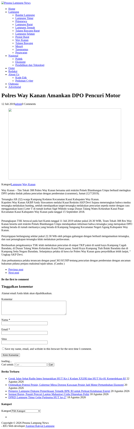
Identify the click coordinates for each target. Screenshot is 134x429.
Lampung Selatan (25, 33)
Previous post (15, 269)
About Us (13, 74)
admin (18, 103)
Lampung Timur (24, 18)
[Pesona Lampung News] (67, 3)
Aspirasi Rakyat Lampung (39, 425)
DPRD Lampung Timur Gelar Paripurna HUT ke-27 (37, 397)
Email (5, 329)
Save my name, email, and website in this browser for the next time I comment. (48, 348)
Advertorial (14, 86)
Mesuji (19, 46)
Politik (19, 58)
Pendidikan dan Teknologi (29, 65)
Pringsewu (21, 21)
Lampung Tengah (25, 27)
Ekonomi (20, 61)
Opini (11, 68)
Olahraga (13, 83)
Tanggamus (21, 49)
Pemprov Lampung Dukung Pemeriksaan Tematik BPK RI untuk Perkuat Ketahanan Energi (59, 391)
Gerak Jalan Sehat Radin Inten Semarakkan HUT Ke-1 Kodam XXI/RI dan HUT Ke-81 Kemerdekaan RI (67, 378)
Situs (4, 338)
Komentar (6, 299)
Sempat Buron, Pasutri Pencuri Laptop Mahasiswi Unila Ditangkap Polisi (48, 394)
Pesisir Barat (22, 36)
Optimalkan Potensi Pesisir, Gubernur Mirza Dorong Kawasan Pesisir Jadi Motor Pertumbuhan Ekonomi (66, 384)
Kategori (6, 410)
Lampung (13, 11)
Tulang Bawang (24, 43)
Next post (13, 272)
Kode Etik (21, 77)
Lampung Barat (24, 24)
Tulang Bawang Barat (27, 30)
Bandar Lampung (25, 15)
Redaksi (12, 71)
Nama (5, 319)
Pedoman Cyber (24, 80)
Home (11, 8)
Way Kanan (21, 40)
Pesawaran (21, 52)
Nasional (13, 55)
